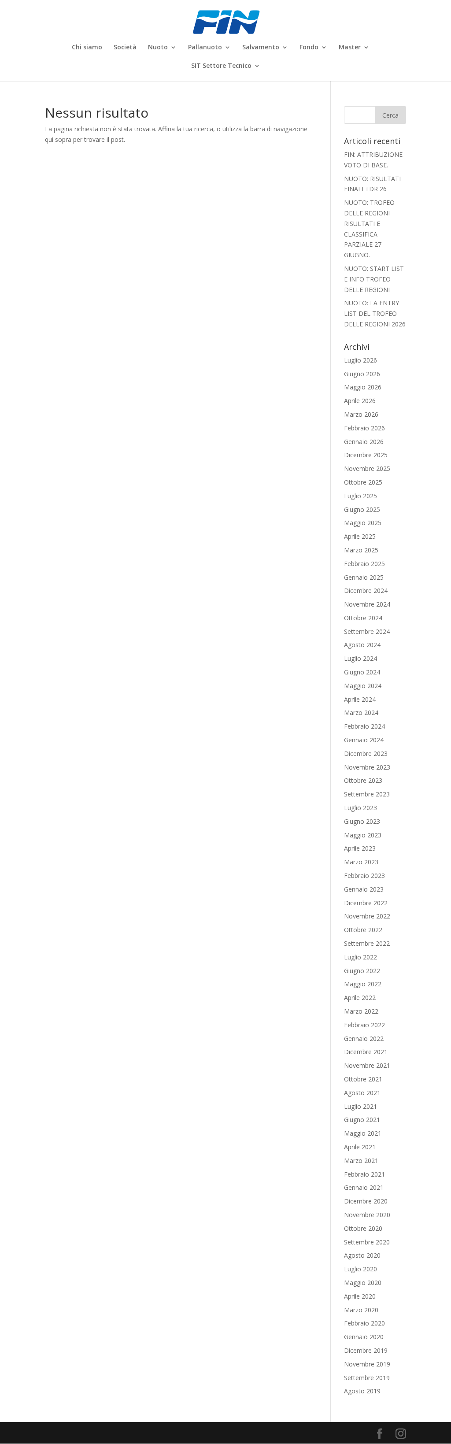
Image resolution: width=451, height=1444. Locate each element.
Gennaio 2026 (364, 441)
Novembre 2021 (367, 1065)
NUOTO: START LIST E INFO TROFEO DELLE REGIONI (374, 279)
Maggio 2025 (362, 522)
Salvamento (260, 47)
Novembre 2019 (367, 1364)
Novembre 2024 (367, 604)
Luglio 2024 (360, 658)
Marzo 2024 (361, 712)
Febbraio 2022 (364, 1025)
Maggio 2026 (362, 387)
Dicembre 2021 (366, 1052)
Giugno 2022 (362, 970)
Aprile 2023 (360, 848)
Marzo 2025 (361, 550)
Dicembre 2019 (366, 1350)
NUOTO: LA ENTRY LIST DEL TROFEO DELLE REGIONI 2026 (375, 313)
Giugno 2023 (362, 821)
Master (350, 47)
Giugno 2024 (362, 672)
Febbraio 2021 (364, 1174)
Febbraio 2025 (364, 563)
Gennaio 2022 (364, 1038)
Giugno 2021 (362, 1119)
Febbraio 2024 (364, 726)
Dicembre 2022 (366, 903)
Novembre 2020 (367, 1215)
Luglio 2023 (360, 807)
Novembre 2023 (367, 767)
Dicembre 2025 (366, 455)
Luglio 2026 (360, 360)
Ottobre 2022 (363, 930)
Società (125, 47)
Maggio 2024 (362, 685)
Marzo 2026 (361, 414)
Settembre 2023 (367, 794)
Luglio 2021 (360, 1106)
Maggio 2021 (362, 1133)
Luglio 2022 (360, 957)
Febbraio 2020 (364, 1323)
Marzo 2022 (361, 1011)
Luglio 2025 (360, 496)
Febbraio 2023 (364, 875)
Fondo (308, 47)
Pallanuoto (205, 47)
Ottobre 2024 (363, 618)
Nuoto (158, 47)
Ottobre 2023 (363, 780)
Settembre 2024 (367, 631)
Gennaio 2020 (364, 1337)
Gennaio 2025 (364, 577)
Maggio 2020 (362, 1282)
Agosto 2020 (362, 1255)
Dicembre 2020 (366, 1201)
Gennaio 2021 (364, 1187)
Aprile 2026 (360, 400)
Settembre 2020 (367, 1242)
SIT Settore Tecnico (221, 66)
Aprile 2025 (360, 536)
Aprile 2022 (360, 997)
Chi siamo (87, 47)
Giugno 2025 (362, 509)
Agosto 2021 (362, 1093)
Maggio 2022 (362, 984)
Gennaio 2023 (364, 889)
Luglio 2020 (360, 1269)
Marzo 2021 (361, 1160)
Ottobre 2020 (363, 1228)
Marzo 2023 (361, 862)
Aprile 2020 (360, 1296)
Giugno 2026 (362, 374)
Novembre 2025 (367, 468)
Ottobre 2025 (363, 482)
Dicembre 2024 (366, 590)
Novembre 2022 (367, 916)
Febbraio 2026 (364, 428)
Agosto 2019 (362, 1391)
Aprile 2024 (360, 699)
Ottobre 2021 (363, 1079)
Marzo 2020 (361, 1310)
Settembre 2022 (367, 943)
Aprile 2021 (360, 1147)
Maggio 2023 (362, 835)
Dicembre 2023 (366, 753)
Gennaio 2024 (364, 740)
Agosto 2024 (362, 645)
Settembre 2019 (367, 1378)
